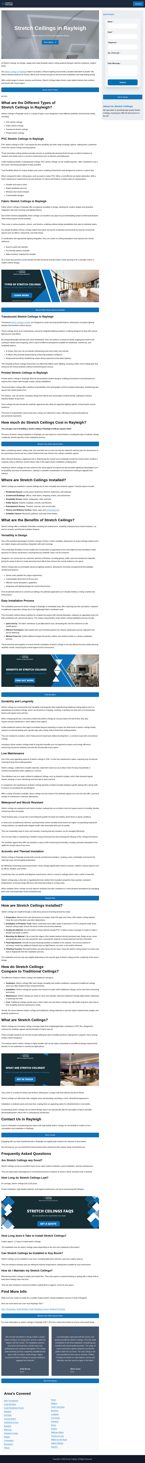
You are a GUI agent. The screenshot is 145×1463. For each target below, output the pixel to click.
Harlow (54, 1429)
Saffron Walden (57, 1443)
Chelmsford (8, 1441)
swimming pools (52, 510)
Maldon (7, 1437)
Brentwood (8, 1444)
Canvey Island (10, 1419)
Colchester (55, 1418)
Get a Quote (48, 42)
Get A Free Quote (50, 1381)
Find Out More (50, 695)
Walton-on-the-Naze (59, 1440)
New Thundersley (8, 1309)
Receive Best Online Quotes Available (50, 310)
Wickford (53, 1309)
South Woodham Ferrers (39, 1309)
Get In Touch (50, 1135)
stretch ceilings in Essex (21, 322)
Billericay (8, 1430)
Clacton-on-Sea (57, 1436)
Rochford (61, 1309)
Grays (53, 1400)
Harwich (54, 1447)
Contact (138, 4)
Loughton (55, 1414)
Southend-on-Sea (11, 1422)
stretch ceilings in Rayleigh (15, 72)
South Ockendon (58, 1407)
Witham (54, 1403)
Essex (53, 1425)
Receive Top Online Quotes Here (50, 444)
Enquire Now (50, 898)
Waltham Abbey (57, 1432)
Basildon (7, 1426)
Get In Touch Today (50, 90)
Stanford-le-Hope (11, 1433)
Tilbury (7, 1448)
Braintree (54, 1411)
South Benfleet (22, 1309)
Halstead (54, 1422)
